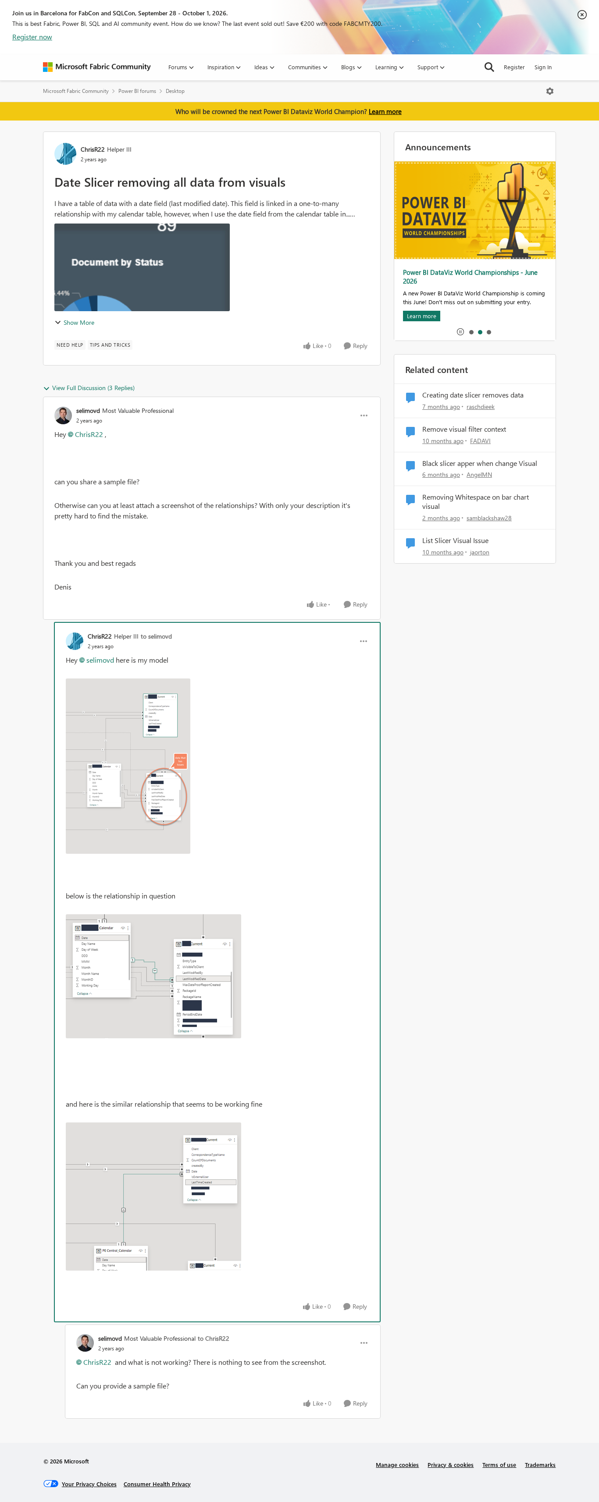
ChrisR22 (93, 149)
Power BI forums (137, 91)
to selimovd (156, 636)
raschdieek (481, 406)
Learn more (385, 111)
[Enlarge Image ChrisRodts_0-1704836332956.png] (128, 766)
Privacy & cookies (451, 1464)
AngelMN (479, 474)
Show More (79, 322)
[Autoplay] (460, 331)
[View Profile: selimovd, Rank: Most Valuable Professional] (63, 415)
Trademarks (540, 1464)
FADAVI (480, 441)
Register (514, 67)
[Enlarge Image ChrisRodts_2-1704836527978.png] (153, 1196)
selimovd (88, 410)
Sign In (543, 67)
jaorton (479, 552)
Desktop (175, 91)
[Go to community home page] (97, 67)
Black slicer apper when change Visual (479, 463)
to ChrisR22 (213, 1338)
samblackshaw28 (489, 518)
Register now (32, 36)
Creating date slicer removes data (473, 395)
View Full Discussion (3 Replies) (93, 387)
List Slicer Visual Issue (455, 540)
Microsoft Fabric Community (76, 91)
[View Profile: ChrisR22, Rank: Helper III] (65, 154)
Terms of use (499, 1464)
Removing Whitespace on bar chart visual (475, 502)
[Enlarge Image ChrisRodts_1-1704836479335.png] (153, 976)
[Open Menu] (550, 91)
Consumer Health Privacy (157, 1484)
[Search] (489, 67)
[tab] (471, 331)
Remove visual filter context (464, 429)
